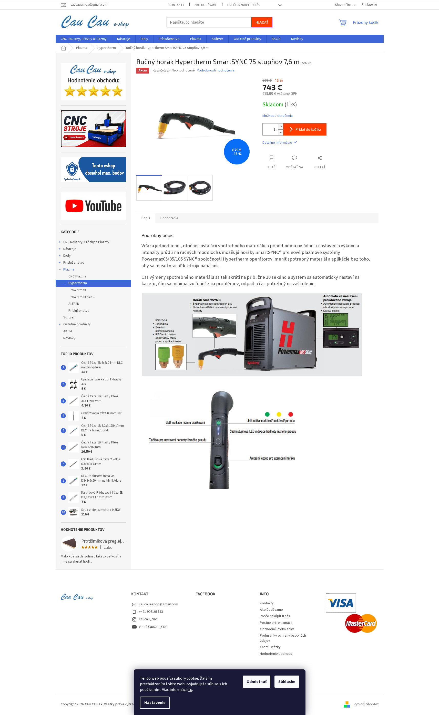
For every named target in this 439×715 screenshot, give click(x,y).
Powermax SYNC (82, 296)
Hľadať (262, 22)
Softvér (69, 317)
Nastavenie (155, 703)
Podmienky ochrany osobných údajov (283, 638)
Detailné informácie (277, 142)
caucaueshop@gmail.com (158, 604)
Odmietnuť (257, 682)
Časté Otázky (270, 647)
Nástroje (69, 249)
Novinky (69, 338)
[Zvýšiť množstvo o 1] (280, 126)
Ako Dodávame (206, 5)
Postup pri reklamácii (276, 622)
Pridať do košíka (308, 129)
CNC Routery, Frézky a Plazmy (86, 242)
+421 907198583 (151, 611)
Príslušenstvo (73, 262)
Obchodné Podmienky (277, 629)
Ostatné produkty (77, 324)
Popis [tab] (145, 218)
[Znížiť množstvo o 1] (280, 132)
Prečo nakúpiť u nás (243, 5)
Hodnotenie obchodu (276, 653)
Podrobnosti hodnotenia (215, 70)
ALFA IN (73, 303)
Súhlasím (286, 682)
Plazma (68, 269)
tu (190, 689)
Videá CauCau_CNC (153, 626)
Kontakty (176, 5)
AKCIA (67, 331)
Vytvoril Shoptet (366, 704)
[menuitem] (84, 39)
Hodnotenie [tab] (169, 218)
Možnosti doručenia (277, 115)
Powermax (78, 290)
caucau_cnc (148, 619)
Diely (67, 255)
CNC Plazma (77, 276)
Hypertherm (77, 283)
